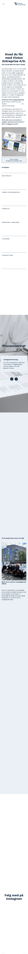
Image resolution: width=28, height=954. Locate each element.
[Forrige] (12, 379)
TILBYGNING (5, 239)
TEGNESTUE (5, 208)
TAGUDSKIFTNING (7, 255)
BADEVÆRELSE (6, 176)
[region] (14, 366)
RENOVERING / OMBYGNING (10, 222)
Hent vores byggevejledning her (14, 160)
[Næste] (16, 379)
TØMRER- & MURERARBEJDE (11, 192)
